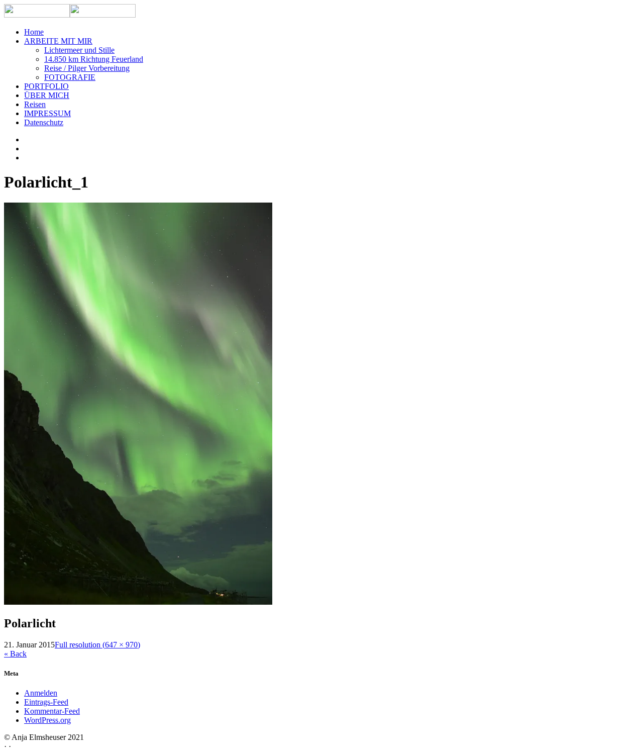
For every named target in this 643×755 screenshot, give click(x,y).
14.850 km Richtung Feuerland (93, 59)
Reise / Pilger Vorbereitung (87, 68)
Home (34, 32)
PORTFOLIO (46, 86)
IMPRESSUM (47, 113)
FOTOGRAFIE (69, 77)
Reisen (35, 104)
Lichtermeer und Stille (79, 50)
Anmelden (40, 693)
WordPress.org (47, 720)
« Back (15, 653)
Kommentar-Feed (52, 711)
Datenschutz (43, 122)
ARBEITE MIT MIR (58, 41)
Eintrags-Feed (46, 702)
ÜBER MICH (46, 95)
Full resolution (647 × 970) (97, 644)
